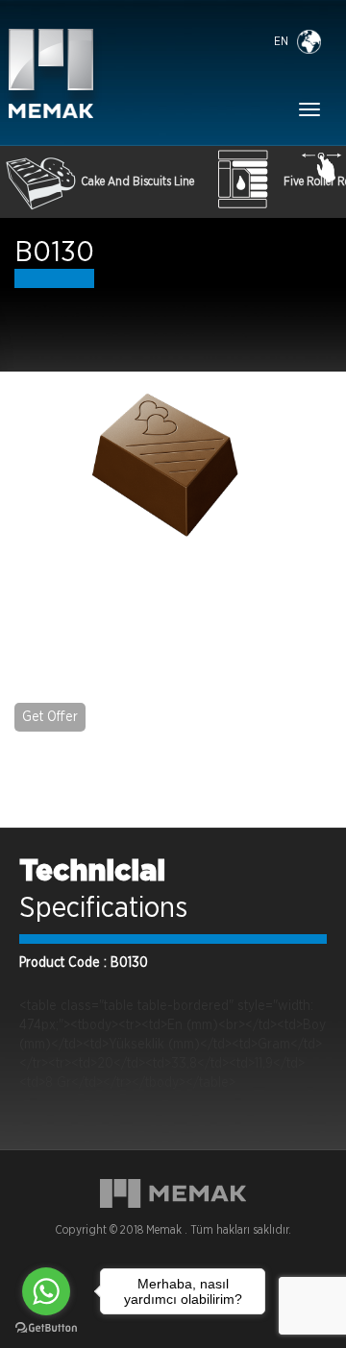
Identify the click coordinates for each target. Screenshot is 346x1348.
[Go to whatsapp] (46, 1291)
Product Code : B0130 (83, 963)
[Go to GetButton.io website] (46, 1328)
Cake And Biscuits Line (137, 181)
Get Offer (50, 717)
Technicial (92, 871)
